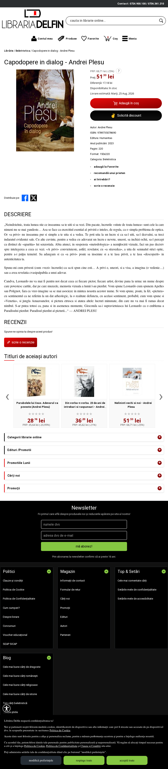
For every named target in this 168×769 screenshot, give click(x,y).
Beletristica (109, 159)
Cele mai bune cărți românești (20, 675)
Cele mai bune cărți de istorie (20, 694)
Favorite (93, 38)
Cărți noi (65, 598)
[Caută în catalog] (161, 20)
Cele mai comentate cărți (132, 580)
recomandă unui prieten (109, 173)
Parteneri (65, 634)
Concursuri (9, 625)
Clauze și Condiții (91, 746)
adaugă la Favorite (106, 166)
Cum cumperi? (11, 607)
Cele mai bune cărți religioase (20, 684)
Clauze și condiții (13, 580)
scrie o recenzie (104, 185)
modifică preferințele (41, 760)
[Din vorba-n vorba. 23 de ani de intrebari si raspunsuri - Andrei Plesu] (84, 381)
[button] (129, 38)
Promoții (65, 607)
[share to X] (33, 198)
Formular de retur (70, 589)
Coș (112, 37)
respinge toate (84, 760)
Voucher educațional (15, 634)
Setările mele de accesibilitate (135, 598)
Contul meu (45, 38)
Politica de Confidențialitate (61, 746)
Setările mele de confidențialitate (137, 589)
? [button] (118, 71)
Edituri (64, 616)
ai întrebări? (102, 179)
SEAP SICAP (10, 643)
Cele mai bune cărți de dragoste (21, 666)
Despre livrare (11, 616)
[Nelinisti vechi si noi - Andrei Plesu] (132, 381)
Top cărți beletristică (15, 703)
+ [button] (159, 437)
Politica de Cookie (60, 730)
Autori (63, 625)
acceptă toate (127, 760)
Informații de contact (72, 580)
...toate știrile (10, 712)
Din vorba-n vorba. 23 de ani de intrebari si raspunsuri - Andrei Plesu (84, 406)
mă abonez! (84, 546)
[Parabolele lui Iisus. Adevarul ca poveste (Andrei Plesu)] (36, 381)
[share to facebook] (25, 198)
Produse (71, 38)
